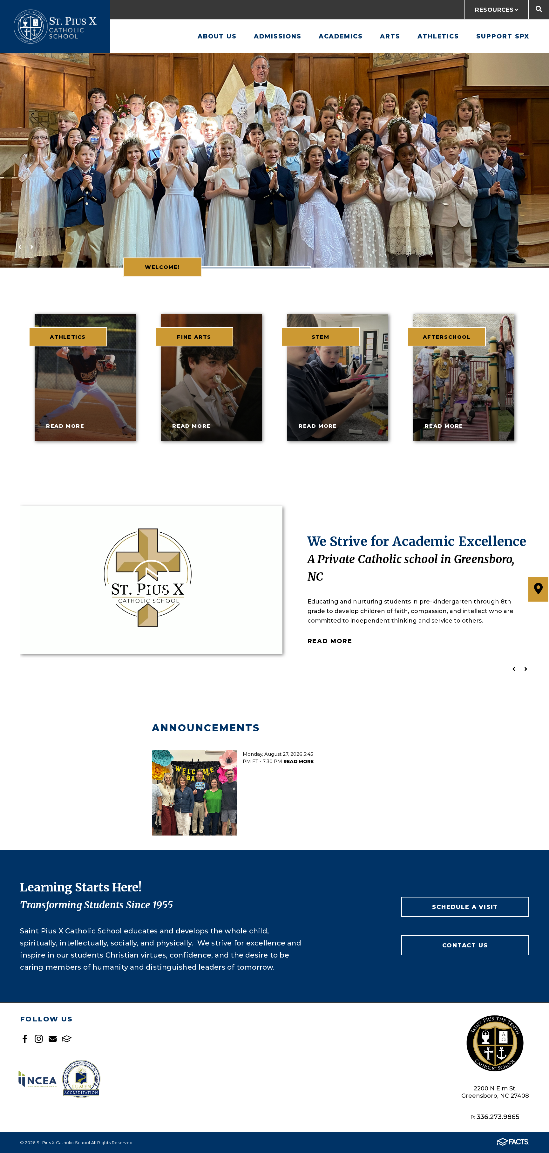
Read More (330, 641)
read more (65, 426)
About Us (217, 36)
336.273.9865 (498, 1117)
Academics (341, 36)
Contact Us (465, 945)
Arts (390, 36)
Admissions (277, 36)
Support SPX (502, 36)
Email (53, 1039)
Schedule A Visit (465, 907)
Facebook (25, 1039)
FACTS (66, 1039)
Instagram (39, 1039)
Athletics (438, 36)
